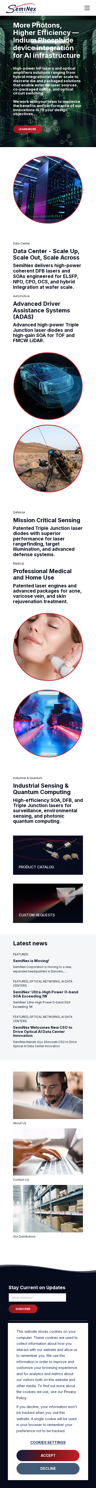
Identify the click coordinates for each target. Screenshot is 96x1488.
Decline (48, 1468)
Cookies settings (48, 1442)
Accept (48, 1455)
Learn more (27, 129)
